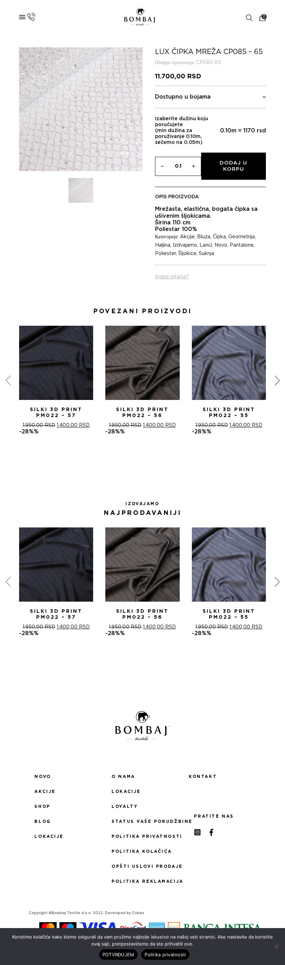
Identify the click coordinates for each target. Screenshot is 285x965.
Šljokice (187, 253)
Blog (42, 821)
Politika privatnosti (142, 836)
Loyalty (125, 806)
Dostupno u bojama (183, 97)
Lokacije (49, 836)
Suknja (206, 253)
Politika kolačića (142, 851)
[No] (276, 946)
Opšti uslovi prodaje (142, 866)
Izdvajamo (185, 245)
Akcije (187, 236)
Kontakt (203, 776)
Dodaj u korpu (233, 166)
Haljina (162, 245)
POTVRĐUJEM (119, 954)
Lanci (206, 245)
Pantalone (242, 245)
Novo (220, 245)
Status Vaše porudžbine (142, 821)
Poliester (165, 253)
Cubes (138, 913)
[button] (134, 460)
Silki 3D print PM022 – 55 (229, 412)
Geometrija (241, 236)
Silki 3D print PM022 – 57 (56, 412)
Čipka (219, 236)
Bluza (203, 236)
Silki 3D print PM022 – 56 (142, 412)
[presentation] (8, 380)
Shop (42, 806)
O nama (123, 776)
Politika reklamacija (142, 881)
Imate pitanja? (172, 277)
